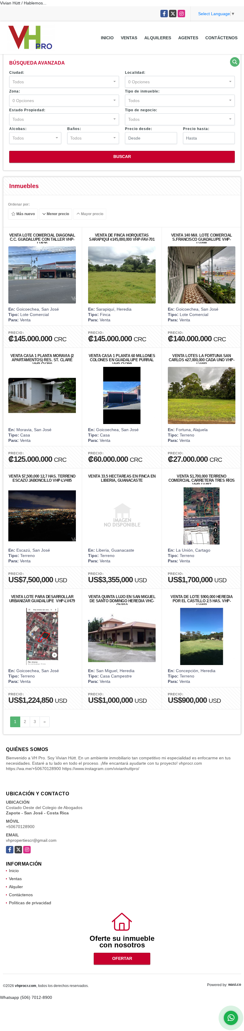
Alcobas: (18, 129)
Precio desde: (138, 129)
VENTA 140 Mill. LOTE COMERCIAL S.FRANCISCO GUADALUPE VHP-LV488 (201, 239)
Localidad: (135, 73)
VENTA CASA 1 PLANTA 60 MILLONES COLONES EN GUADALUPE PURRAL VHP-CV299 (122, 359)
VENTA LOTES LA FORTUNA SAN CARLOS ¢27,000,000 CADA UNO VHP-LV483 (201, 359)
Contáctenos (221, 37)
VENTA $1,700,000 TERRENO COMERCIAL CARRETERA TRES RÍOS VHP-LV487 (201, 480)
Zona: (14, 91)
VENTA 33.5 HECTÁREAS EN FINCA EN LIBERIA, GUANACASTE (122, 478)
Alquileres (157, 37)
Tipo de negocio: (141, 110)
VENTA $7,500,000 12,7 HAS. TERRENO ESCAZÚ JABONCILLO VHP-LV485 (42, 478)
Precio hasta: (196, 129)
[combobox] (64, 82)
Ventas (129, 37)
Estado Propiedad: (27, 110)
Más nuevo (25, 214)
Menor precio (57, 214)
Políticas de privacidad (30, 902)
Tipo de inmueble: (142, 91)
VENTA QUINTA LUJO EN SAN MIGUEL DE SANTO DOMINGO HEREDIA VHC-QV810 (122, 600)
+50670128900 (20, 826)
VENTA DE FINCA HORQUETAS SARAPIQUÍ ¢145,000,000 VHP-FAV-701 (121, 237)
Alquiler (16, 886)
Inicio (107, 37)
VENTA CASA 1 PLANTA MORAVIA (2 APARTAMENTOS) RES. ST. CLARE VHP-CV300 (42, 359)
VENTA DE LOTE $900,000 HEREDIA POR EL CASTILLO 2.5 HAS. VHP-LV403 (201, 600)
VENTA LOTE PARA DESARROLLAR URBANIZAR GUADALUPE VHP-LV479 (42, 598)
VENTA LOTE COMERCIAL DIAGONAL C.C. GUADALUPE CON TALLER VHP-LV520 (42, 239)
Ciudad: (16, 73)
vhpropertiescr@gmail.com (31, 840)
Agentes (188, 37)
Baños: (74, 129)
